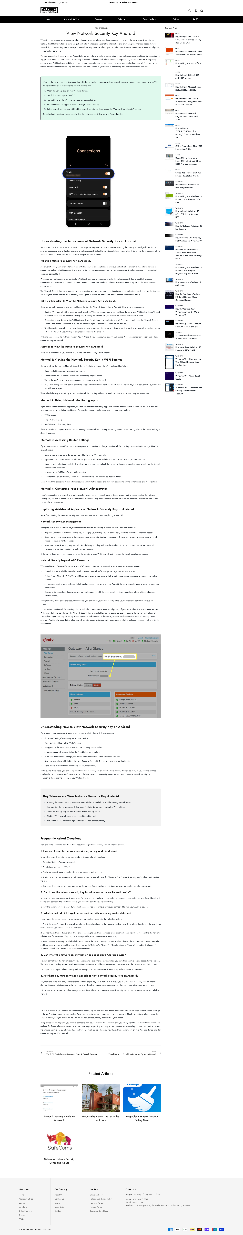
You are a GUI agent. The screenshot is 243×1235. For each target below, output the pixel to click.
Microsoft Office (71, 19)
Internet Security (101, 28)
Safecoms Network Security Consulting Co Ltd (59, 1161)
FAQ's (195, 19)
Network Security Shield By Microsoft (59, 1118)
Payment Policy (96, 1202)
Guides (176, 19)
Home (47, 19)
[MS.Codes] (49, 10)
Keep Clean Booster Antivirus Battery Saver (142, 1118)
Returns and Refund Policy (101, 1198)
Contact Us (59, 1198)
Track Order (60, 1206)
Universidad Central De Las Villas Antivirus (100, 1118)
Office (178, 34)
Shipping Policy (96, 1194)
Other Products (149, 19)
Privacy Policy (96, 1206)
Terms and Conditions (99, 1211)
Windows (122, 19)
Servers (98, 19)
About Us (58, 1194)
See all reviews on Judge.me (55, 2)
